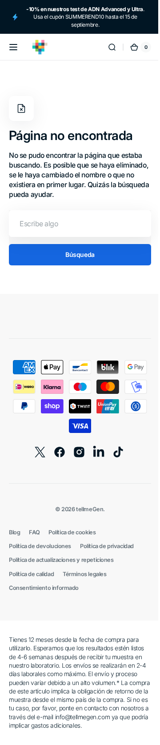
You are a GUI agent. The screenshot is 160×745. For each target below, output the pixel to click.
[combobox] (76, 223)
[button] (13, 47)
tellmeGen (86, 509)
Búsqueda (77, 254)
